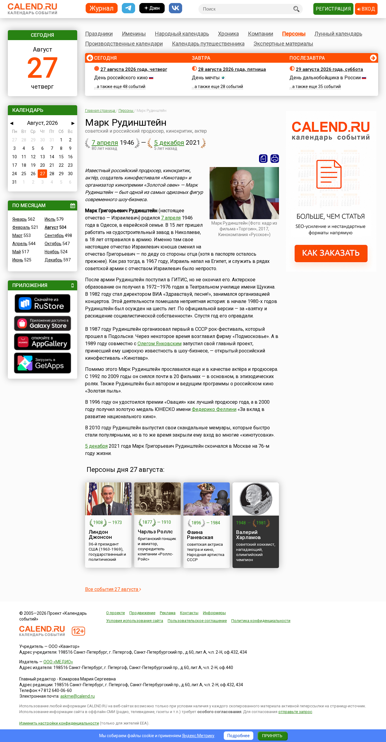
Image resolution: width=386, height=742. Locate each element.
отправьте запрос (295, 711)
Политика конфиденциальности (260, 620)
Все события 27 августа (112, 589)
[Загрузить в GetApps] (42, 363)
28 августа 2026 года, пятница (232, 69)
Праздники (99, 33)
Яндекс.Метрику (198, 735)
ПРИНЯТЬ (272, 735)
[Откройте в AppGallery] (42, 342)
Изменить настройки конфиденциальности (59, 723)
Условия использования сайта (134, 620)
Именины (134, 33)
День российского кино (121, 78)
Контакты (189, 613)
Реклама (168, 613)
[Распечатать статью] (275, 158)
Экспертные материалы (283, 43)
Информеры (214, 613)
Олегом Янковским (160, 343)
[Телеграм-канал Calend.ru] (128, 8)
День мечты (206, 78)
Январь (19, 219)
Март (17, 235)
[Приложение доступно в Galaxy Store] (42, 324)
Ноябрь (52, 251)
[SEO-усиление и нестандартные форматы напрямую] (331, 270)
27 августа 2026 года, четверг (133, 69)
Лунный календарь (338, 33)
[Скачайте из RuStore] (42, 304)
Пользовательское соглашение (197, 620)
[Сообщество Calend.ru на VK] (175, 8)
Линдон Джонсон (100, 534)
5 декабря (169, 142)
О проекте (115, 613)
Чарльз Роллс (155, 532)
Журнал (102, 8)
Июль (50, 219)
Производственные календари (124, 43)
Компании (260, 33)
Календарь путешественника (208, 43)
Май (16, 251)
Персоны (293, 33)
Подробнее (238, 735)
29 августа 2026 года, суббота (329, 69)
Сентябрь (54, 235)
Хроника (228, 33)
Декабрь (53, 259)
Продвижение (142, 613)
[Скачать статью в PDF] (263, 158)
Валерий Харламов (248, 534)
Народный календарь (182, 33)
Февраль (21, 227)
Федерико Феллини (214, 409)
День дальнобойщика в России (325, 78)
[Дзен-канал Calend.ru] (152, 8)
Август (51, 227)
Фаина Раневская (200, 534)
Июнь (17, 259)
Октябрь (53, 243)
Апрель (19, 243)
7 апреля (105, 142)
